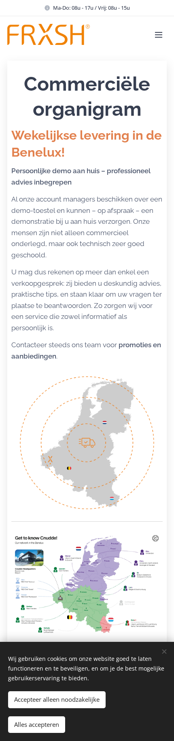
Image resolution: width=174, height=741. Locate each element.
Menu (159, 34)
